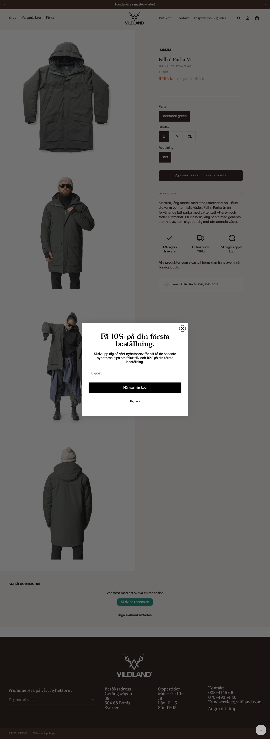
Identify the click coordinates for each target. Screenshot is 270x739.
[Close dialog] (182, 328)
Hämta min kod (135, 388)
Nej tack (135, 401)
